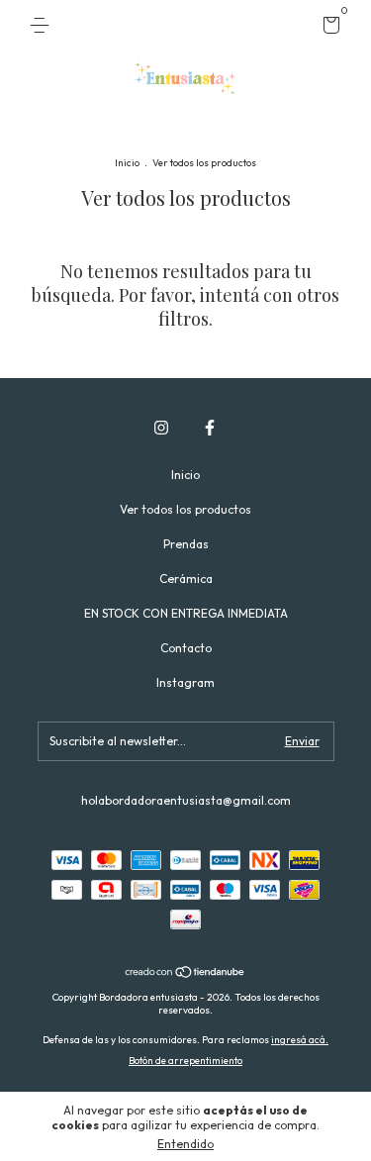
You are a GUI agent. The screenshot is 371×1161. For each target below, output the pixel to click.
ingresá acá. (299, 1039)
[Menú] (43, 25)
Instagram (185, 682)
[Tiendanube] (185, 974)
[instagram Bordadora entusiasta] (161, 427)
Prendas (186, 543)
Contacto (186, 647)
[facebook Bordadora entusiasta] (210, 427)
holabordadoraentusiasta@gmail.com (186, 800)
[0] (328, 28)
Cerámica (186, 578)
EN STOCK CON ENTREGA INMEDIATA (186, 613)
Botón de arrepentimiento (185, 1060)
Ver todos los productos (185, 509)
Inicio (127, 162)
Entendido (185, 1143)
